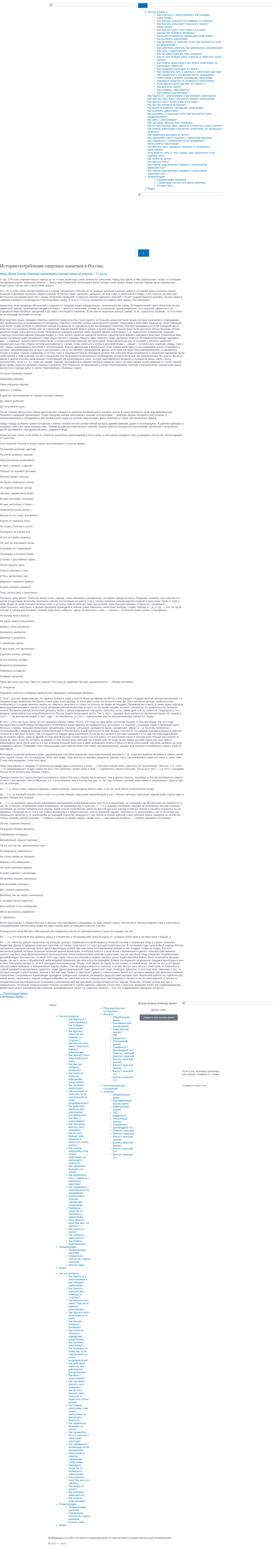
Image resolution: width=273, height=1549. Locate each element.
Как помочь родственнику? (173, 92)
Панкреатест (120, 1047)
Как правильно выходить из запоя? (178, 68)
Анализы (108, 1014)
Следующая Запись (13, 996)
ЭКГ (115, 1035)
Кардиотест (119, 1038)
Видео (151, 188)
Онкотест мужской (123, 1056)
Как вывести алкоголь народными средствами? (185, 35)
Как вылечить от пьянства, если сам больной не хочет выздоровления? (79, 1097)
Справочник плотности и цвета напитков (181, 182)
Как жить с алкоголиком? (171, 50)
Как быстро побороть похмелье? (176, 32)
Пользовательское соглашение (114, 1010)
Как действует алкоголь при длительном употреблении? (190, 47)
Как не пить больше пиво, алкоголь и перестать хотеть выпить (79, 1139)
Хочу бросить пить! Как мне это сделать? (181, 83)
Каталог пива (165, 185)
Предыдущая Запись (14, 993)
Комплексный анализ (121, 1031)
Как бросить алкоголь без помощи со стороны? (185, 20)
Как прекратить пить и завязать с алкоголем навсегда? (189, 71)
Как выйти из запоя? (169, 86)
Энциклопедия (156, 176)
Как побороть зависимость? (173, 89)
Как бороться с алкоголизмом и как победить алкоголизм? (78, 1024)
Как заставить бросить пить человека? (179, 53)
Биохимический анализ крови (122, 1025)
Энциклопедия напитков (171, 179)
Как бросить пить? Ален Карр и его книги (181, 29)
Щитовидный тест (123, 1050)
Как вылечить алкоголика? (172, 38)
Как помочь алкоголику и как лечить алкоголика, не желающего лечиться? (78, 1156)
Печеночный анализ (120, 1043)
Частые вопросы (157, 11)
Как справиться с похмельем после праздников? (186, 74)
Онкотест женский (123, 1053)
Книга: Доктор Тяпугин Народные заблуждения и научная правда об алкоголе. (46, 273)
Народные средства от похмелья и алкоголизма (185, 80)
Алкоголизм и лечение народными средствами (184, 77)
